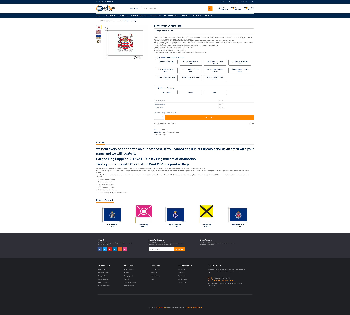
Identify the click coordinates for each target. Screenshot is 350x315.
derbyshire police (238, 224)
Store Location (155, 269)
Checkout (127, 272)
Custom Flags (123, 15)
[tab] (100, 143)
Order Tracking (155, 276)
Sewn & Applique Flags (139, 15)
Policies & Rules (182, 282)
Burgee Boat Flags (170, 15)
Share (252, 123)
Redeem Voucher (129, 286)
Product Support (129, 269)
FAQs (152, 279)
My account (154, 272)
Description (100, 142)
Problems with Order (103, 286)
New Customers (102, 269)
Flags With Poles (109, 15)
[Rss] (120, 249)
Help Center (181, 269)
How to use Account (103, 272)
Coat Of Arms (115, 21)
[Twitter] (105, 249)
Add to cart (209, 117)
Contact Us (208, 15)
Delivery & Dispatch (103, 282)
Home (98, 15)
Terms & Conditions (130, 282)
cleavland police (111, 224)
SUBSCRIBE (179, 249)
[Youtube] (110, 249)
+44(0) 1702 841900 (224, 280)
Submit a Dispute (183, 279)
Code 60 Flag (143, 224)
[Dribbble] (125, 249)
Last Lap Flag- (206, 224)
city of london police (175, 224)
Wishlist (126, 279)
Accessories (185, 15)
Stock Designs (155, 15)
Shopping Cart (128, 276)
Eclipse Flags (162, 135)
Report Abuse (182, 276)
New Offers (197, 15)
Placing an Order (102, 276)
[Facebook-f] (100, 249)
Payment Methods (103, 279)
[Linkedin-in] (115, 249)
